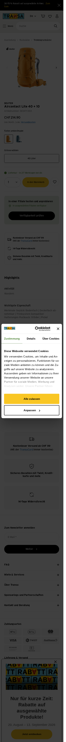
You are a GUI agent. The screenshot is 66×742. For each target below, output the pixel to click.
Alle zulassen (32, 398)
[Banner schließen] (58, 328)
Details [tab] (31, 338)
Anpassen (30, 410)
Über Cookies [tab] (50, 338)
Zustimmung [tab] (12, 338)
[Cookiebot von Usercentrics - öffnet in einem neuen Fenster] (37, 329)
